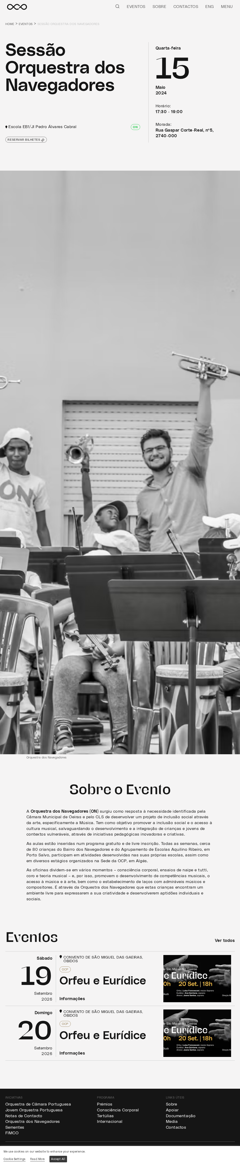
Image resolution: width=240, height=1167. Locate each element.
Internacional (110, 1122)
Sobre (159, 7)
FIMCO (12, 1133)
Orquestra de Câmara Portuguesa (38, 1104)
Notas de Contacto (23, 1116)
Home (9, 24)
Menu (227, 7)
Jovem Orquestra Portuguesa (34, 1110)
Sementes (14, 1127)
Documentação (180, 1116)
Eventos (136, 7)
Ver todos (225, 941)
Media (172, 1122)
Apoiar (172, 1110)
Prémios (104, 1104)
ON (135, 127)
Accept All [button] (58, 1159)
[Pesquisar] (117, 6)
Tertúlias (105, 1116)
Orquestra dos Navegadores (32, 1122)
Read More (37, 1159)
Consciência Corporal (118, 1110)
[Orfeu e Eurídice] (120, 979)
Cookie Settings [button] (15, 1159)
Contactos (186, 7)
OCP (65, 969)
